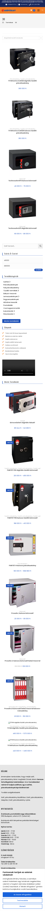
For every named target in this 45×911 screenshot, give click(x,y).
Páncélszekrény (15, 79)
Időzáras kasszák (10, 302)
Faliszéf (22, 421)
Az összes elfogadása (22, 895)
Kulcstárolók (8, 311)
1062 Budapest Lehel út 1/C (35, 1)
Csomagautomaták (11, 308)
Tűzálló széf (36, 468)
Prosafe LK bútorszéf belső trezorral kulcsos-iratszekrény (22, 709)
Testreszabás (22, 900)
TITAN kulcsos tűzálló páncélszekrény (22, 745)
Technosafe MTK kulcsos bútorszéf (22, 181)
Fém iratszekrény (20, 707)
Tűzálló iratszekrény (10, 468)
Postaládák (8, 305)
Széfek (6, 282)
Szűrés (38, 270)
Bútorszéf (22, 179)
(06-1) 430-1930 (16, 2)
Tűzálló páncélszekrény (27, 79)
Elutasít (23, 906)
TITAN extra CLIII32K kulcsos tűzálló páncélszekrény (22, 132)
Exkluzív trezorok (9, 293)
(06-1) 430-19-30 (10, 864)
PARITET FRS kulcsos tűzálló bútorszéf (22, 518)
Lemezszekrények (10, 296)
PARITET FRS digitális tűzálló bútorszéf (22, 470)
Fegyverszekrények (11, 299)
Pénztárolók (8, 314)
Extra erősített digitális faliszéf (22, 423)
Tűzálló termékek (10, 290)
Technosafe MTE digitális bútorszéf (22, 228)
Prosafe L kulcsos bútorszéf (22, 613)
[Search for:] (41, 10)
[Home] (3, 22)
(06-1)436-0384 (39, 2)
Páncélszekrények (10, 285)
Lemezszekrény (31, 707)
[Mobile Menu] (38, 10)
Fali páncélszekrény (11, 287)
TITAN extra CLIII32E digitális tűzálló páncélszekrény (22, 82)
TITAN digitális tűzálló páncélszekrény (22, 728)
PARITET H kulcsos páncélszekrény (22, 565)
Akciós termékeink (11, 321)
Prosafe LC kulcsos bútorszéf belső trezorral (22, 661)
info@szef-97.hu (7, 857)
